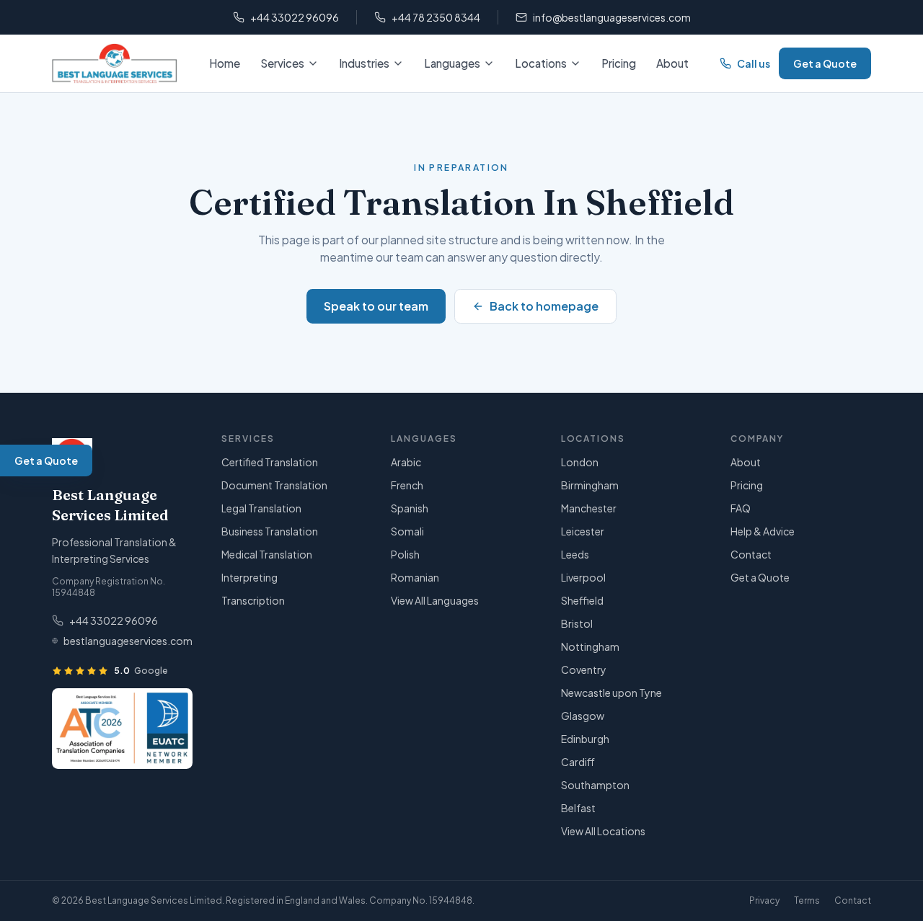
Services (282, 63)
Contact (751, 554)
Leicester (582, 531)
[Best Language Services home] (114, 63)
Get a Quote (825, 63)
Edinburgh (585, 738)
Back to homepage (544, 305)
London (580, 461)
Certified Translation (269, 461)
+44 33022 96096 (294, 17)
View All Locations (603, 830)
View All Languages (435, 600)
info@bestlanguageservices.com (612, 17)
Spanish (409, 508)
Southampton (595, 784)
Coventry (583, 669)
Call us (753, 63)
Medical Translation (266, 554)
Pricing (618, 63)
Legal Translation (261, 508)
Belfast (578, 807)
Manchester (589, 508)
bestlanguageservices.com (128, 640)
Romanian (415, 577)
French (407, 485)
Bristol (577, 623)
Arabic (406, 461)
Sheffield (582, 600)
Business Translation (269, 531)
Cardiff (578, 761)
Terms (807, 900)
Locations (541, 63)
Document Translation (274, 485)
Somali (407, 531)
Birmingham (590, 485)
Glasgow (582, 715)
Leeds (575, 554)
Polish (405, 554)
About (672, 63)
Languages (452, 63)
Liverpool (583, 577)
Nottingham (590, 646)
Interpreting (249, 577)
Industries (364, 63)
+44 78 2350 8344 (436, 17)
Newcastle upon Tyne (611, 692)
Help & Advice (762, 531)
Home (224, 63)
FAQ (740, 508)
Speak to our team (376, 305)
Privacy (764, 900)
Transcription (253, 600)
